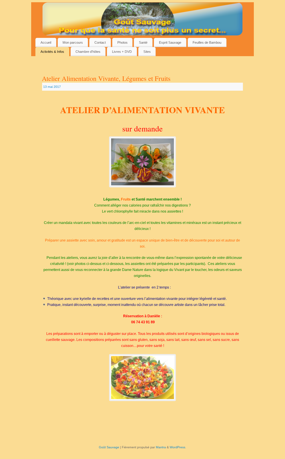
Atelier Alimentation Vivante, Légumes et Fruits (106, 78)
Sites (147, 51)
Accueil (46, 42)
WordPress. (178, 447)
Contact (100, 42)
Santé (143, 42)
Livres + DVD (122, 51)
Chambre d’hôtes (87, 51)
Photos (122, 42)
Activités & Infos (52, 51)
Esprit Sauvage (170, 42)
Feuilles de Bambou (207, 42)
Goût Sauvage (109, 447)
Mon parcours (73, 42)
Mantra (161, 447)
